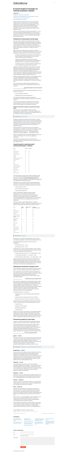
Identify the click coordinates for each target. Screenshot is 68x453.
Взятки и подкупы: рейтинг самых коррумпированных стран (39, 423)
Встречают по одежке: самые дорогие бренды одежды (28, 423)
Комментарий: (15, 437)
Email (14, 434)
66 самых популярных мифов (28, 425)
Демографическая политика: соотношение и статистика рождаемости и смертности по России (49, 422)
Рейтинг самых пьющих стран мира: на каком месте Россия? (17, 419)
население (22, 411)
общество (25, 411)
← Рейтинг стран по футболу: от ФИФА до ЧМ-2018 (19, 413)
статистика (33, 411)
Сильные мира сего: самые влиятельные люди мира (17, 423)
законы (17, 411)
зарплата (20, 411)
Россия (31, 411)
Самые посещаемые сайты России (49, 419)
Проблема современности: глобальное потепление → (48, 413)
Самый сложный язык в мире (28, 421)
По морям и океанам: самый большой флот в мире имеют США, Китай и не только (39, 419)
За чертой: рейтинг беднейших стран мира (27, 419)
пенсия (27, 411)
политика (29, 411)
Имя (14, 432)
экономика (36, 411)
